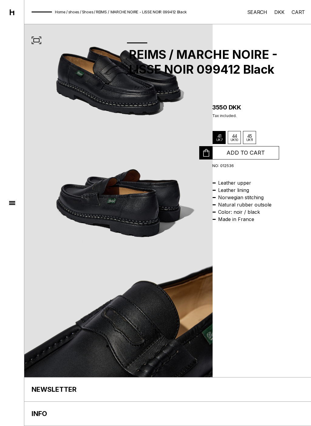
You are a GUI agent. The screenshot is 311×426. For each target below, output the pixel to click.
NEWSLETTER (54, 389)
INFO (39, 414)
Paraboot (141, 87)
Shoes (88, 11)
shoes (74, 11)
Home (60, 11)
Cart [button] (298, 12)
